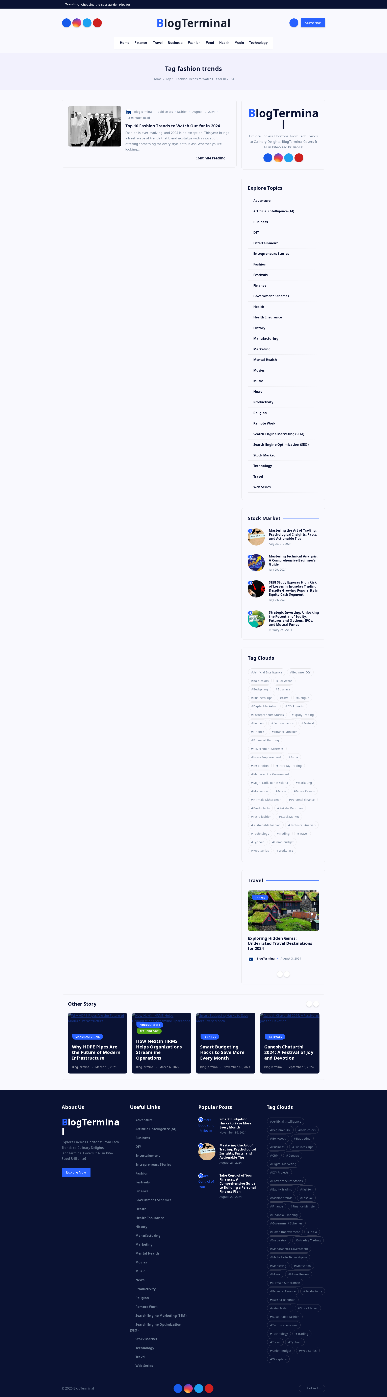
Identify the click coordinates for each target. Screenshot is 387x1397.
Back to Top (314, 1388)
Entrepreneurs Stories (271, 253)
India (294, 757)
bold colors (165, 112)
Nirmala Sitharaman (267, 800)
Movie (282, 791)
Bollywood (285, 681)
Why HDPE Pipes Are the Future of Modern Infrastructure (96, 1052)
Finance (140, 42)
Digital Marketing (265, 706)
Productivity (263, 402)
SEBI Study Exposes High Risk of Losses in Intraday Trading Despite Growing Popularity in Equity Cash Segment (293, 588)
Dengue (303, 698)
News (257, 391)
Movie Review (305, 791)
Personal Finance (303, 800)
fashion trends (284, 723)
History (259, 328)
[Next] (287, 974)
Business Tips (262, 698)
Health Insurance (267, 317)
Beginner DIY (301, 672)
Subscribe (313, 23)
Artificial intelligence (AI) (273, 211)
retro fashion (262, 817)
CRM (285, 698)
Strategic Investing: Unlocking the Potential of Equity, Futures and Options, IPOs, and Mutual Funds (294, 618)
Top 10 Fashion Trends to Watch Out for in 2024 (200, 79)
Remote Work (264, 423)
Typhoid (258, 842)
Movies (259, 370)
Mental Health (265, 359)
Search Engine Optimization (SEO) (280, 444)
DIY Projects (295, 706)
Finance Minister (285, 732)
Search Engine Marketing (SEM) (278, 434)
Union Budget (283, 842)
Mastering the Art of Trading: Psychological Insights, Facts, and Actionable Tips (293, 534)
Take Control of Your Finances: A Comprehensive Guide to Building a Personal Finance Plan (238, 1183)
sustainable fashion (267, 825)
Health (224, 42)
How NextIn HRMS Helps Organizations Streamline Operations (159, 1049)
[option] (283, 926)
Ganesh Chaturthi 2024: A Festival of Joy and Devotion (288, 1052)
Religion (260, 413)
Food (210, 42)
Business (175, 42)
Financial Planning (266, 740)
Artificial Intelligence (267, 672)
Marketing (261, 349)
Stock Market (264, 455)
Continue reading (211, 158)
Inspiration (261, 766)
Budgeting (260, 689)
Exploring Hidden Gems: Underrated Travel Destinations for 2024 (280, 943)
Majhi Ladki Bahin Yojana (270, 783)
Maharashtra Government (271, 774)
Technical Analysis (303, 825)
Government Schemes (271, 296)
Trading (284, 833)
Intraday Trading (290, 766)
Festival (309, 723)
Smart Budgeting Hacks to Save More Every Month (222, 1052)
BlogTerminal (143, 112)
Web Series (262, 487)
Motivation (260, 791)
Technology (258, 42)
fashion (182, 112)
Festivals (260, 275)
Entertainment (265, 243)
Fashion (194, 42)
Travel (157, 42)
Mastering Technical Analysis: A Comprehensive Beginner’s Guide (293, 560)
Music (239, 42)
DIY (256, 232)
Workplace (286, 850)
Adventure (261, 200)
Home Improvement (267, 757)
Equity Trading (304, 715)
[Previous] (280, 974)
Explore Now (76, 1172)
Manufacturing (265, 338)
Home (124, 42)
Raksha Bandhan (291, 808)
